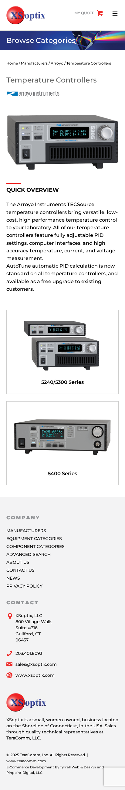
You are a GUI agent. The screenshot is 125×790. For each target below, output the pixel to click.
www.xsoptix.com (35, 675)
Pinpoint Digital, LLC (24, 773)
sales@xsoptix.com (36, 664)
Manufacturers (34, 63)
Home (12, 63)
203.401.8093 (28, 653)
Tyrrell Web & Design (78, 767)
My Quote (84, 13)
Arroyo (57, 63)
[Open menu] (115, 13)
